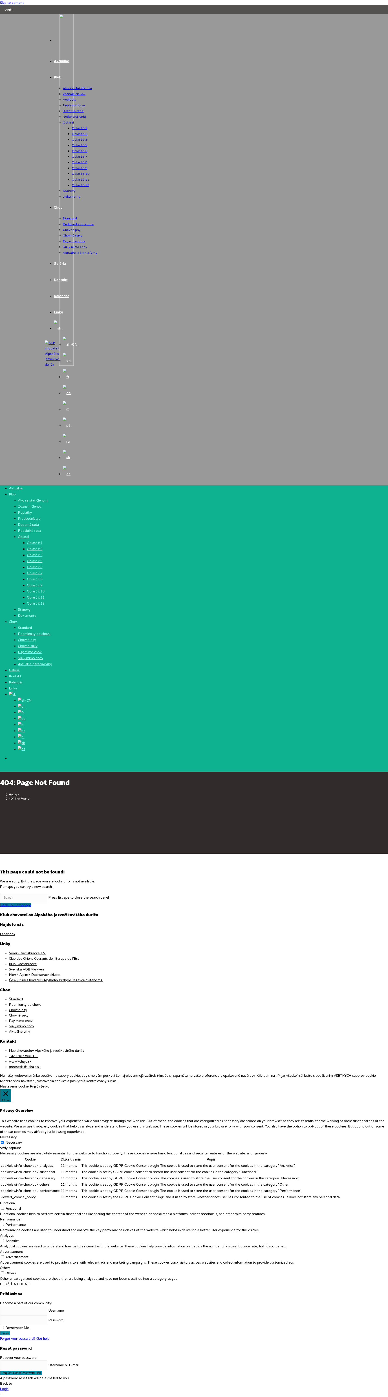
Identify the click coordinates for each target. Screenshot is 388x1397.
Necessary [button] (8, 1137)
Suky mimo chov (30, 658)
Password (56, 1320)
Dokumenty (27, 616)
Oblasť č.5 (34, 561)
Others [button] (5, 1268)
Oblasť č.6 (34, 567)
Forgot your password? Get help (25, 1339)
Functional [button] (7, 1203)
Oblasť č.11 (35, 597)
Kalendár (15, 682)
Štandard (25, 628)
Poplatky (25, 513)
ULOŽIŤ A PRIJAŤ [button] (14, 1284)
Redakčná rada (29, 531)
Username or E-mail (63, 1365)
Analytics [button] (7, 1235)
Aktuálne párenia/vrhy (35, 664)
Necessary (13, 1143)
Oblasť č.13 (35, 603)
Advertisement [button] (11, 1252)
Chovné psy (27, 640)
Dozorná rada (28, 525)
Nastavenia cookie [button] (14, 1086)
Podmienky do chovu (34, 634)
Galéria (14, 670)
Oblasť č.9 (34, 585)
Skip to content (12, 3)
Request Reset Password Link (21, 1373)
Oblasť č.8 (34, 579)
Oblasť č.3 (34, 555)
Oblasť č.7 (34, 573)
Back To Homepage (15, 905)
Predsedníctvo (29, 519)
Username (56, 1311)
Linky (13, 688)
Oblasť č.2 (34, 549)
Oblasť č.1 (34, 543)
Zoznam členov (30, 506)
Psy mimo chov (30, 652)
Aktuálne (16, 488)
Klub (12, 494)
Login (8, 9)
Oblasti (23, 537)
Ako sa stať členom (33, 500)
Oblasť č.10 (35, 591)
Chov (13, 622)
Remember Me (16, 1328)
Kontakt (15, 676)
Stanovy (24, 610)
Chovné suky (27, 646)
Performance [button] (10, 1219)
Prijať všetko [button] (39, 1086)
